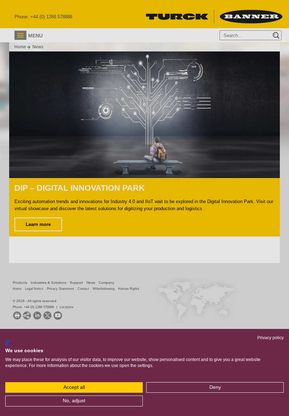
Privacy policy (270, 337)
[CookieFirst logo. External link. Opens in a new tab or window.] (8, 343)
